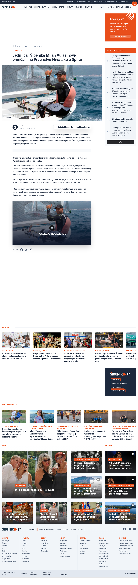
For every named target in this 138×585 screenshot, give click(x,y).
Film (81, 546)
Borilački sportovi (66, 548)
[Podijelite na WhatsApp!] (31, 249)
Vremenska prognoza (9, 553)
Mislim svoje (123, 551)
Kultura (70, 7)
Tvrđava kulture (85, 540)
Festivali (44, 548)
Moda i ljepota (104, 543)
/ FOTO (5, 446)
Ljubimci (102, 564)
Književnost (84, 548)
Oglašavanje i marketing (47, 574)
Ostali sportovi (37, 46)
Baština (82, 553)
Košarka (63, 543)
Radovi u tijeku (117, 387)
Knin (23, 546)
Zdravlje (102, 546)
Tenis (62, 553)
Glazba (43, 546)
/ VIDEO (108, 446)
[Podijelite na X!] (26, 249)
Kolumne (88, 7)
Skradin (24, 551)
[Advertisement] (120, 290)
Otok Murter (26, 553)
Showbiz (44, 540)
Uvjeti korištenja (33, 574)
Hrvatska (5, 546)
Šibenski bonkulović (125, 540)
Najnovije (28, 7)
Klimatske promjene (9, 561)
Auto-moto (103, 551)
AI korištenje (64, 574)
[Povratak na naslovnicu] (8, 7)
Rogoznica (25, 561)
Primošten (25, 559)
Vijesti (37, 7)
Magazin (78, 7)
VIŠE (120, 142)
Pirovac (24, 556)
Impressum (24, 573)
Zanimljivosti (103, 566)
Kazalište (83, 543)
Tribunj (24, 543)
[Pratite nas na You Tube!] (134, 528)
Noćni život (45, 543)
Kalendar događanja (119, 383)
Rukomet (63, 546)
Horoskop (102, 561)
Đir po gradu (6, 559)
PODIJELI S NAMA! (120, 36)
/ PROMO (6, 327)
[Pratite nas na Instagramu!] (129, 529)
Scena (54, 7)
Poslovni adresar (118, 391)
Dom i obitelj (103, 556)
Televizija (44, 551)
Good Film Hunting (125, 548)
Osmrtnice (115, 380)
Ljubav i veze (103, 559)
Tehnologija (103, 548)
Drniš (23, 548)
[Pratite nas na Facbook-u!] (124, 529)
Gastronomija (104, 553)
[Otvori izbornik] (134, 3)
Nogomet (63, 540)
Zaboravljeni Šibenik (126, 546)
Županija (45, 7)
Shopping (102, 540)
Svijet (4, 551)
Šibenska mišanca (125, 553)
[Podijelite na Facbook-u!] (21, 249)
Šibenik (4, 543)
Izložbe (82, 551)
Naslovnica (16, 46)
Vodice (24, 540)
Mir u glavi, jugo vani (126, 543)
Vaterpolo (63, 551)
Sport (61, 7)
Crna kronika (6, 556)
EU (3, 548)
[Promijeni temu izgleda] (102, 7)
